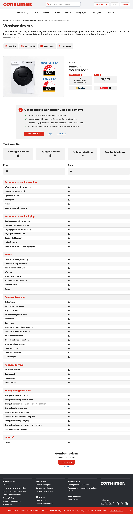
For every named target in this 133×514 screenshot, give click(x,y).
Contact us (7, 504)
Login (115, 4)
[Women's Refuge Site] (126, 503)
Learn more (61, 134)
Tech (35, 12)
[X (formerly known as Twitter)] (110, 503)
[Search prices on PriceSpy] (80, 88)
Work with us (73, 499)
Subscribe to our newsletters (14, 491)
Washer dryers (43, 20)
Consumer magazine (44, 485)
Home (5, 20)
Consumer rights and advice (14, 488)
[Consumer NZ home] (17, 4)
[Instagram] (114, 503)
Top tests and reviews (44, 491)
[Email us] (102, 503)
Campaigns (81, 12)
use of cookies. (116, 510)
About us (110, 12)
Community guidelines (12, 501)
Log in (66, 466)
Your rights (96, 12)
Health (68, 12)
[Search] (48, 4)
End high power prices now (78, 485)
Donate (125, 4)
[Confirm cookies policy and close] (130, 510)
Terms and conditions (12, 495)
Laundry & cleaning (29, 20)
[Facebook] (106, 503)
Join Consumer (102, 4)
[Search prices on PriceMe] (105, 88)
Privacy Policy (8, 498)
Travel (57, 12)
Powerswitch (41, 500)
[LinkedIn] (122, 503)
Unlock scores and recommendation (80, 81)
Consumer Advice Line (44, 488)
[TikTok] (118, 503)
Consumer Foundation (44, 504)
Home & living (22, 12)
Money (46, 12)
